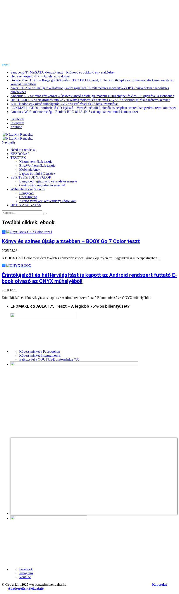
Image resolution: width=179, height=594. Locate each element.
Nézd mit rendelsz (22, 150)
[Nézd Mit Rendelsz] (17, 134)
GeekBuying (28, 197)
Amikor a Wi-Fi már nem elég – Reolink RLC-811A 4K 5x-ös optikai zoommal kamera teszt (74, 112)
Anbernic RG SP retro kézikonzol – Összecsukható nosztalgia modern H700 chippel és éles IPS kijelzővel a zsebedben (92, 96)
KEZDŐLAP (19, 154)
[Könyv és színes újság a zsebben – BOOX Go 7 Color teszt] (29, 232)
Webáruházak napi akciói (27, 189)
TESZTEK (18, 157)
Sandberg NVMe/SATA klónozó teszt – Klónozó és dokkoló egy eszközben (62, 72)
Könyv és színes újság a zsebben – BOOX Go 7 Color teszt (71, 241)
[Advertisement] (89, 32)
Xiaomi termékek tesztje (35, 161)
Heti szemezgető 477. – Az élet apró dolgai (40, 76)
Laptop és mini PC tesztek (37, 173)
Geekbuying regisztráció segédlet (42, 185)
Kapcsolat (159, 584)
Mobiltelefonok (29, 169)
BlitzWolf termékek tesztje (37, 165)
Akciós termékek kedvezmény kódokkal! (47, 201)
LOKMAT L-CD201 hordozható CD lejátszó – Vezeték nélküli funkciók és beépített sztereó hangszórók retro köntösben (93, 108)
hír (3, 232)
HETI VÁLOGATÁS (25, 205)
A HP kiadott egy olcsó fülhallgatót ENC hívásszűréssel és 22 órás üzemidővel (64, 104)
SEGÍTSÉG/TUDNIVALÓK (31, 177)
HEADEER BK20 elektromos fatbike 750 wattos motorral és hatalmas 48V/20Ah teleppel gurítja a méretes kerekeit (90, 100)
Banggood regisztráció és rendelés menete (48, 181)
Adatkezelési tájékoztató (26, 588)
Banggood (26, 193)
